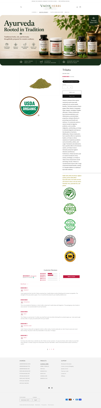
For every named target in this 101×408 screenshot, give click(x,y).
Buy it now (72, 96)
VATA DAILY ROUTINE (24, 383)
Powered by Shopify (30, 404)
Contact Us (63, 373)
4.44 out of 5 (33, 276)
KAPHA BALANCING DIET (25, 371)
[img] (24, 288)
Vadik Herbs (24, 404)
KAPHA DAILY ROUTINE (25, 378)
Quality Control (64, 368)
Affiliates (63, 376)
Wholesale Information (66, 364)
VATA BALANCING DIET (24, 376)
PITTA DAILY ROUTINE (24, 380)
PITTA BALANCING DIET (25, 373)
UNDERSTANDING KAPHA (25, 364)
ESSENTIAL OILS (43, 378)
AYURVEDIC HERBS (44, 364)
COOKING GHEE (43, 376)
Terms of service (51, 404)
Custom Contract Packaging (67, 366)
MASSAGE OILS (43, 371)
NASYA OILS (43, 373)
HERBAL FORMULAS (44, 366)
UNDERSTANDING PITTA (25, 366)
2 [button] (49, 349)
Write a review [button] (71, 276)
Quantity (64, 84)
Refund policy (37, 404)
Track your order (65, 371)
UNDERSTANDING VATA (25, 368)
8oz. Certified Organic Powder (71, 81)
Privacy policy (44, 404)
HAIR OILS (42, 368)
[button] (21, 7)
